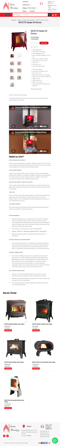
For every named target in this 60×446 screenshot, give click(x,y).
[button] (26, 32)
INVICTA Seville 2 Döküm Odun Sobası (42, 324)
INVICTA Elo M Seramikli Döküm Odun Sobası (14, 401)
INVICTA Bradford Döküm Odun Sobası (14, 324)
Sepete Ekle (44, 43)
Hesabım (32, 11)
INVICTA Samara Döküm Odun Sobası (14, 362)
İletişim (25, 11)
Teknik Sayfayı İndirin (36, 89)
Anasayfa (25, 1)
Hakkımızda (26, 5)
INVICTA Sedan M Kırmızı (30, 22)
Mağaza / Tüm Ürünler (29, 8)
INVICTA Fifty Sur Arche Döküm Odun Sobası (43, 362)
